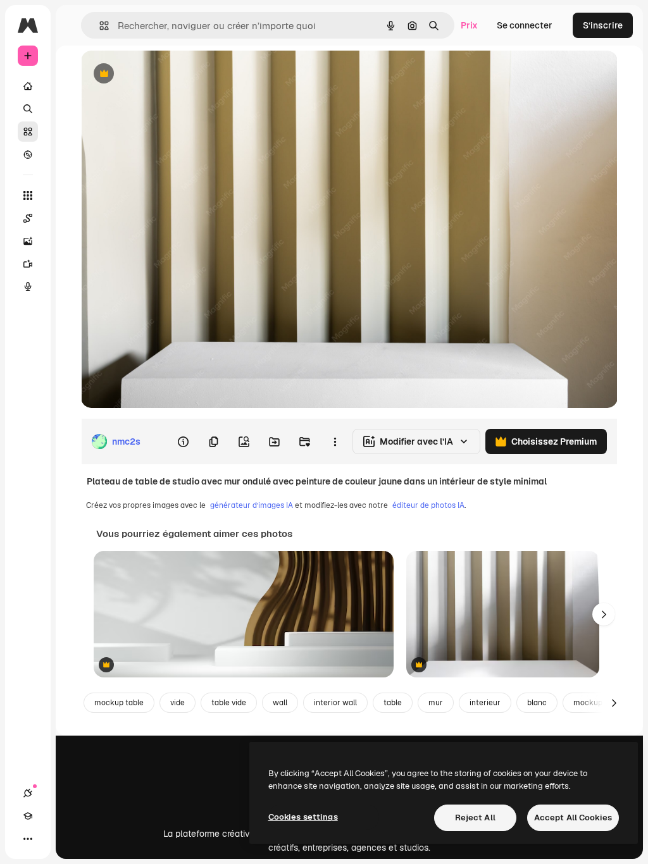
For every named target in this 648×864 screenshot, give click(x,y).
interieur (485, 703)
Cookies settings (303, 817)
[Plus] (28, 839)
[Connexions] (28, 793)
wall (280, 703)
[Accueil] (28, 86)
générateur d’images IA (251, 505)
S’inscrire (603, 25)
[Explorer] (28, 154)
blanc (537, 703)
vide (177, 703)
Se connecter (524, 25)
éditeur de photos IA (428, 505)
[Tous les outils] (28, 195)
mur (435, 703)
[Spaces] (28, 218)
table (392, 703)
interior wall (335, 703)
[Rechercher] (28, 109)
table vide (228, 703)
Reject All (475, 817)
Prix (469, 25)
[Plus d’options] (334, 441)
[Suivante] (603, 614)
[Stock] (28, 131)
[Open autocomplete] (99, 25)
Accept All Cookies (573, 817)
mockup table (119, 703)
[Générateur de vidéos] (28, 264)
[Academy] (28, 816)
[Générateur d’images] (28, 241)
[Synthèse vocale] (28, 286)
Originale (164, 74)
